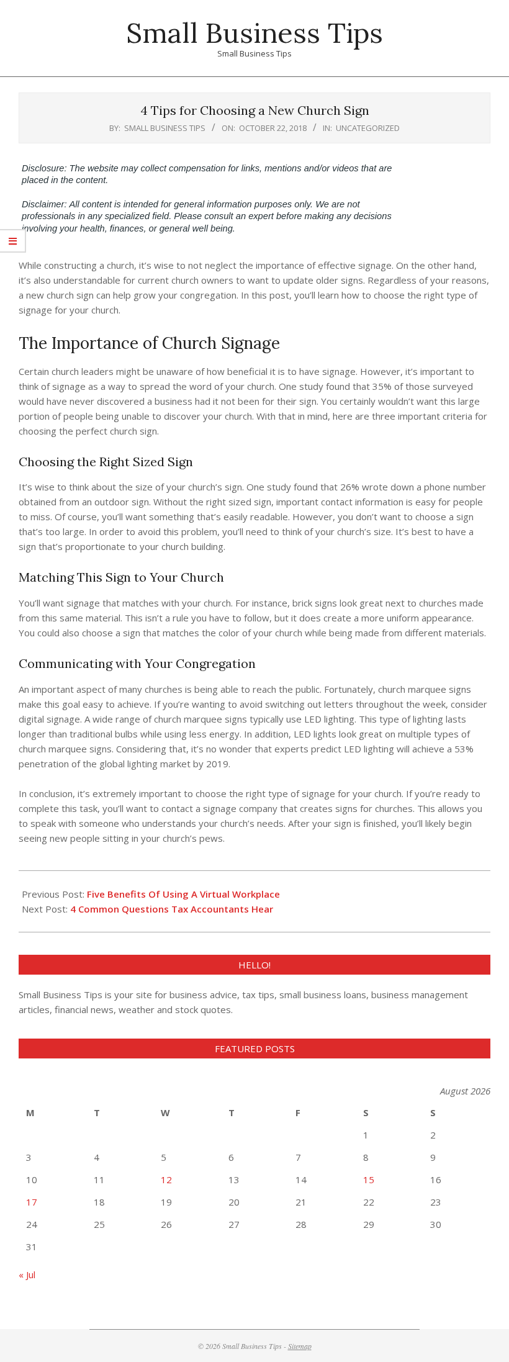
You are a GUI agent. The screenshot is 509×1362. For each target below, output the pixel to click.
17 (31, 1202)
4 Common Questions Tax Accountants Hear (171, 909)
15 (368, 1179)
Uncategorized (368, 127)
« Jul (27, 1274)
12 (166, 1179)
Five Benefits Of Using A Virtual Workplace (183, 894)
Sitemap (300, 1346)
